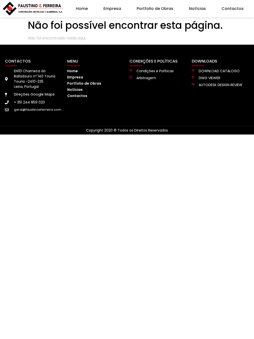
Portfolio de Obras (155, 8)
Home (82, 8)
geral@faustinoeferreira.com (37, 109)
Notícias (197, 8)
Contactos (233, 8)
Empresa (112, 8)
